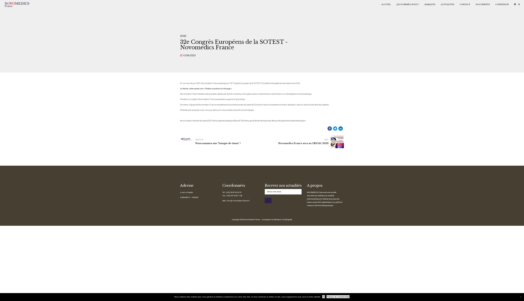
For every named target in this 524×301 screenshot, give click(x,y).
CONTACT (465, 4)
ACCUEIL (386, 4)
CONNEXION (502, 4)
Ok (323, 297)
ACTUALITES (447, 4)
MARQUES (430, 4)
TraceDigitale (287, 220)
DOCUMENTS (483, 4)
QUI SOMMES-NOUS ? (407, 4)
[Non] (520, 297)
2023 (183, 36)
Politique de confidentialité (338, 297)
